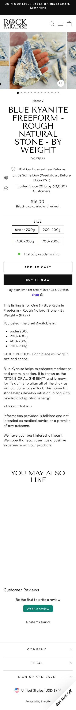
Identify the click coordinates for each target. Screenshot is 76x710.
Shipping (21, 206)
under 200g (25, 229)
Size (38, 221)
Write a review (38, 608)
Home (37, 101)
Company (37, 649)
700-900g (51, 241)
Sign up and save (37, 676)
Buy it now (38, 279)
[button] (61, 695)
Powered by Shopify (38, 701)
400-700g (25, 241)
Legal (37, 663)
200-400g (52, 229)
